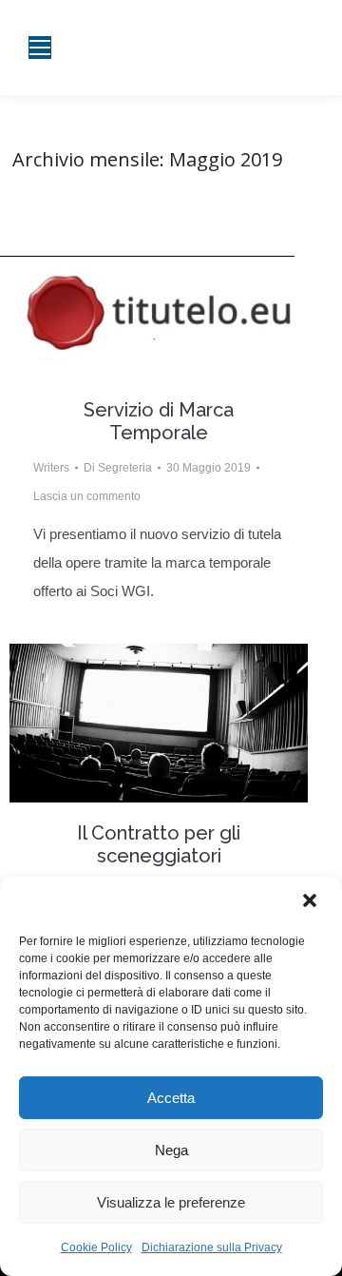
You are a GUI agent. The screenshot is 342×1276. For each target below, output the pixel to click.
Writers (51, 467)
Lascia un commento (87, 496)
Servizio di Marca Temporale (159, 421)
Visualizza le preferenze (171, 1202)
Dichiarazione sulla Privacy (212, 1247)
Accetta (171, 1098)
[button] (311, 902)
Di (118, 467)
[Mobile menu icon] (39, 47)
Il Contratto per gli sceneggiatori (158, 844)
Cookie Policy (96, 1247)
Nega (171, 1150)
